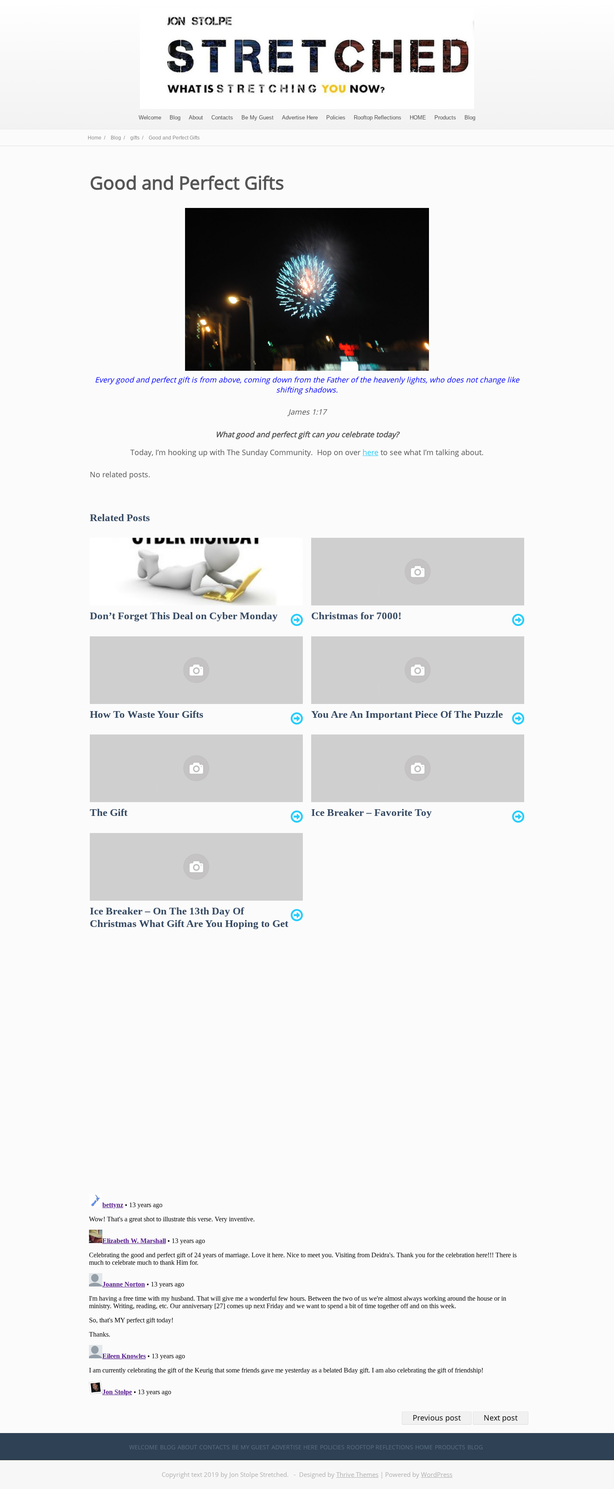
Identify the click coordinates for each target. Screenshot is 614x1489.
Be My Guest (257, 117)
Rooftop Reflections (377, 117)
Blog (175, 117)
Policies (335, 117)
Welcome (150, 117)
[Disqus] (307, 1069)
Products (445, 117)
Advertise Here (300, 117)
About (196, 117)
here (370, 452)
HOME (418, 117)
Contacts (222, 117)
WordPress (436, 1474)
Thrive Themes (357, 1474)
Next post (501, 1418)
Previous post (437, 1418)
